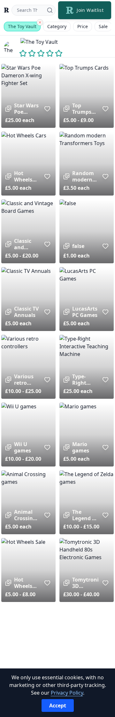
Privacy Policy (67, 692)
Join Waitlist (90, 10)
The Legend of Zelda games (84, 515)
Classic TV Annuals (26, 311)
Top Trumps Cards (81, 108)
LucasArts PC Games (84, 311)
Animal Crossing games (25, 515)
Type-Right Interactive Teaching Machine (85, 379)
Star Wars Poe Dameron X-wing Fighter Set (26, 108)
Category (56, 26)
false (78, 246)
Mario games (80, 447)
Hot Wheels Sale (23, 582)
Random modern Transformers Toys (85, 176)
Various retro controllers (27, 379)
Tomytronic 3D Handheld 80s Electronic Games (85, 582)
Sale (103, 26)
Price (82, 26)
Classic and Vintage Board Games (24, 244)
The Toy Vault (22, 26)
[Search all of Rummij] (40, 22)
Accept (57, 705)
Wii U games (22, 447)
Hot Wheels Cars (23, 176)
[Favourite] (47, 108)
